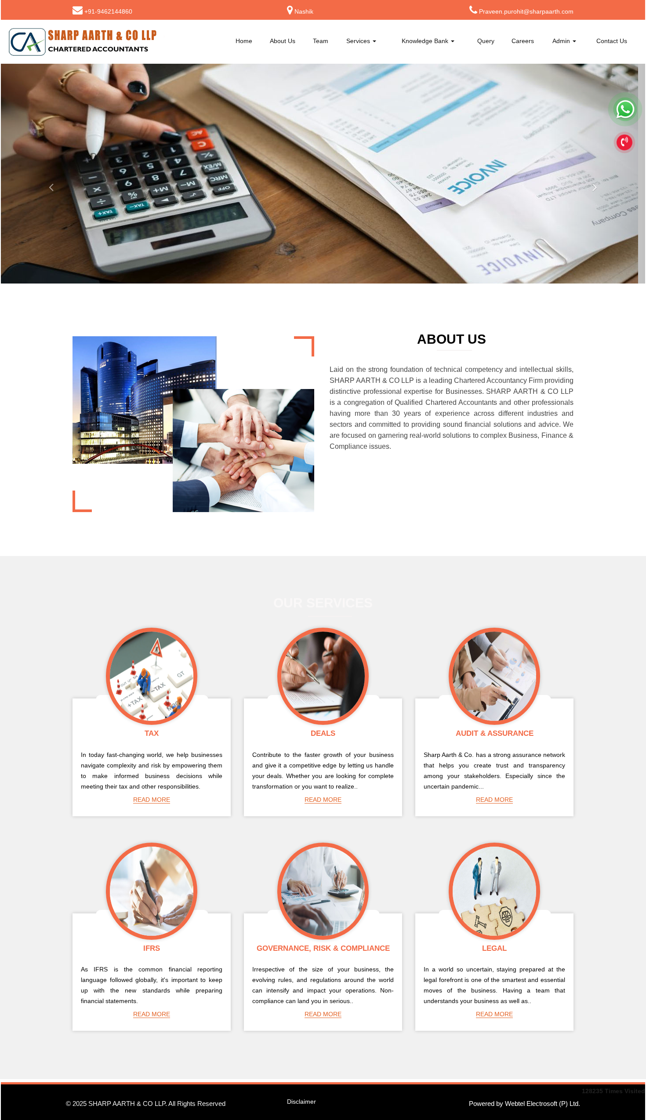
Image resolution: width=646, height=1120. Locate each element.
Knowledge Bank (426, 40)
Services (359, 40)
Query (485, 40)
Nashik (303, 11)
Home (244, 40)
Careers (523, 40)
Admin (562, 40)
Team (320, 40)
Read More (151, 799)
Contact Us (611, 40)
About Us (282, 40)
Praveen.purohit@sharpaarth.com (526, 11)
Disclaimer (301, 1101)
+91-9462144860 (108, 11)
